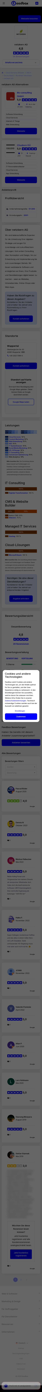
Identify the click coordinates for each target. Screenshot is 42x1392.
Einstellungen (20, 711)
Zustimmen (21, 716)
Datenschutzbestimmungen (15, 701)
